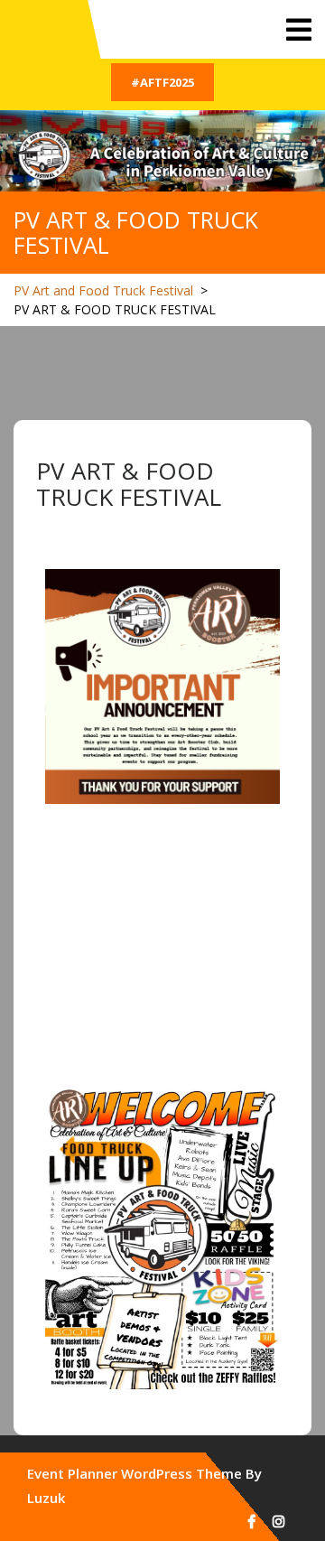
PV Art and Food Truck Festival (103, 290)
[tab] (298, 29)
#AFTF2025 (162, 82)
